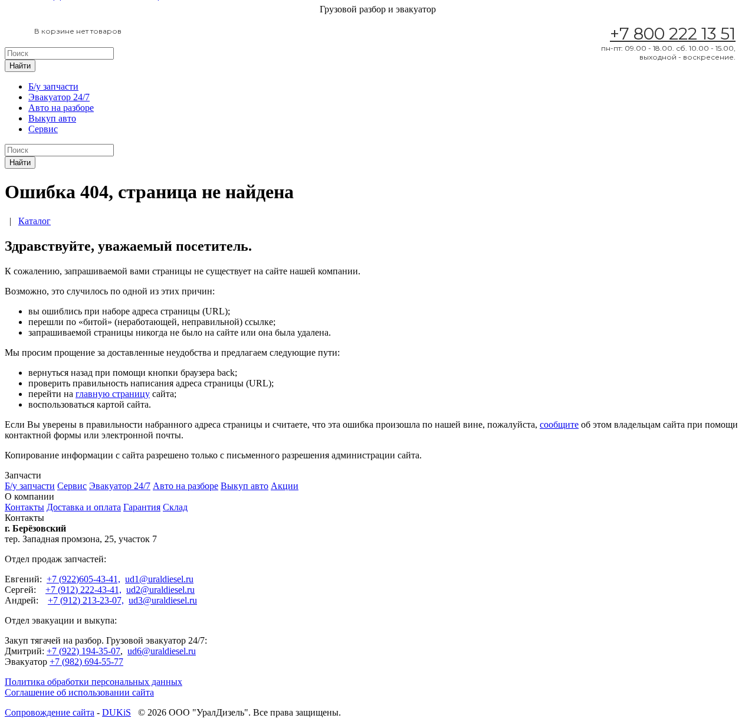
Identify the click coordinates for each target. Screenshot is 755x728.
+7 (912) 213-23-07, (86, 600)
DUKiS (116, 712)
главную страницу (113, 394)
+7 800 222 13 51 (673, 34)
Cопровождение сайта (49, 712)
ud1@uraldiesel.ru (159, 579)
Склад (175, 507)
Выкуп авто (52, 118)
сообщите (559, 424)
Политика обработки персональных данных (93, 682)
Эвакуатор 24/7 (59, 97)
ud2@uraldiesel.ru (160, 590)
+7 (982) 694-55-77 (86, 662)
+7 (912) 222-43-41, (83, 590)
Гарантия (141, 507)
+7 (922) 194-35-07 (83, 651)
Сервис (43, 129)
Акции (284, 486)
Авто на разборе (61, 108)
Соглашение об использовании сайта (79, 692)
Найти (20, 65)
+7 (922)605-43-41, (83, 579)
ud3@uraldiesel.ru (163, 600)
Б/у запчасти (53, 86)
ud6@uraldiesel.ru (161, 651)
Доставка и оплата (84, 507)
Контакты (24, 507)
